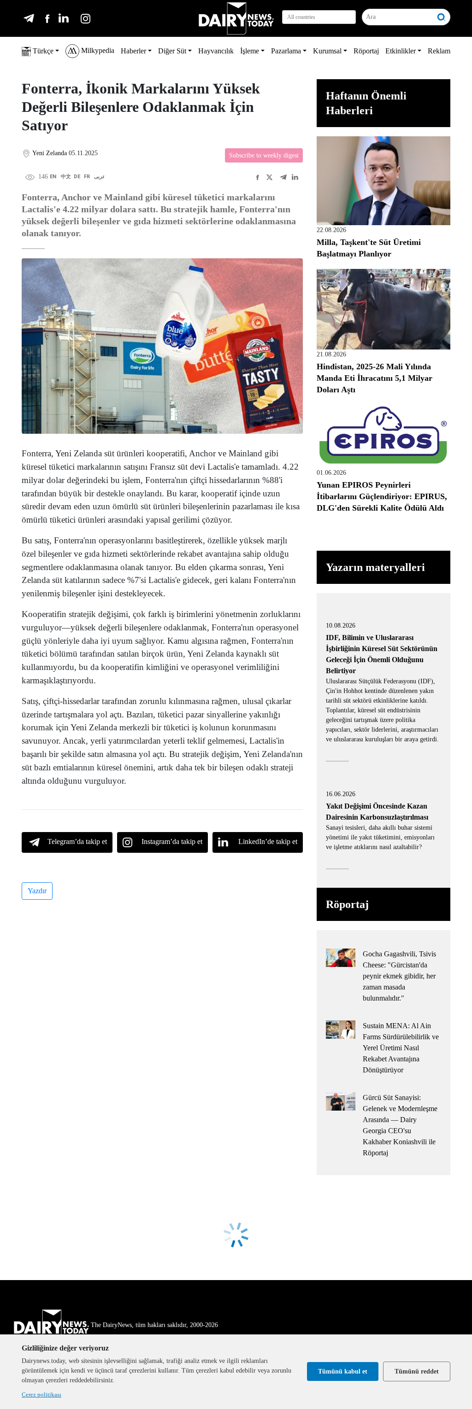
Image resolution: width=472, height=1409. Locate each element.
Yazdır (37, 891)
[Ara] (441, 17)
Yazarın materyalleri (375, 567)
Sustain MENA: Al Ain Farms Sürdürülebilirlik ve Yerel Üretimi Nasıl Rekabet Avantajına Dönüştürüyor (401, 1048)
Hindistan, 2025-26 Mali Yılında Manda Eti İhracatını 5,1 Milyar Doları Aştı (374, 378)
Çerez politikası (41, 1394)
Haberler (133, 51)
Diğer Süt (172, 51)
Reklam (439, 51)
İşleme (249, 51)
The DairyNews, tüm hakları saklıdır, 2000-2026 (154, 1325)
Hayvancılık (216, 51)
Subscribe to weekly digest (264, 155)
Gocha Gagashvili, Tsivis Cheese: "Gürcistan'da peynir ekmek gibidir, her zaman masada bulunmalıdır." (399, 976)
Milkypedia (96, 50)
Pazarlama (286, 51)
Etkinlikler (400, 51)
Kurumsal (327, 51)
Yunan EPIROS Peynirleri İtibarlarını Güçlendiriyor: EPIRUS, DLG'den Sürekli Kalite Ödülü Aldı (382, 496)
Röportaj (366, 51)
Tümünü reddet (417, 1371)
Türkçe (42, 51)
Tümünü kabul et (342, 1371)
